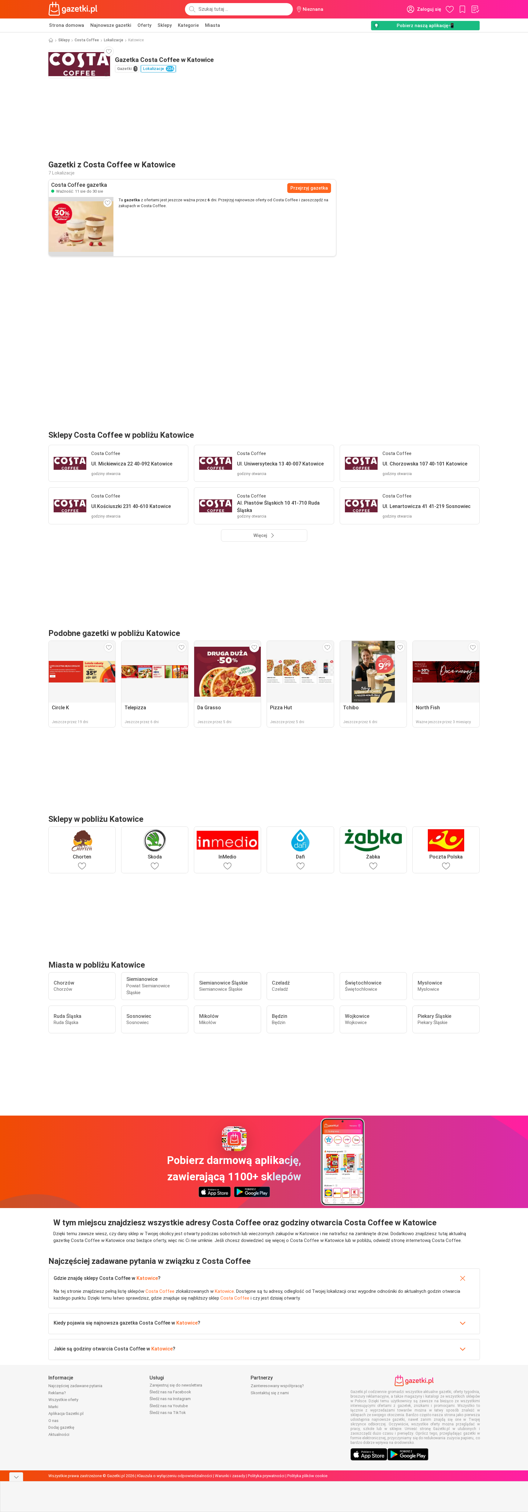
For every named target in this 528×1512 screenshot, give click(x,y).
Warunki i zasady (230, 1475)
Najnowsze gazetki (110, 25)
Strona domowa (66, 25)
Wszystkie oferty (63, 1399)
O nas (53, 1420)
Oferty (144, 25)
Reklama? (57, 1393)
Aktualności (58, 1434)
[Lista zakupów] (475, 9)
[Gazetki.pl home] (74, 9)
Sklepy (165, 25)
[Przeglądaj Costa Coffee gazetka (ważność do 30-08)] (81, 226)
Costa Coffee (87, 40)
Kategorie (188, 25)
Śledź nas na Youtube (168, 1405)
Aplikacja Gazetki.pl (66, 1413)
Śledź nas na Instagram (170, 1398)
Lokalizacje (113, 40)
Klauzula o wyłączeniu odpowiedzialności (174, 1475)
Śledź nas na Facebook (170, 1392)
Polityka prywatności (266, 1475)
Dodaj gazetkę (61, 1427)
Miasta (212, 25)
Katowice (147, 1278)
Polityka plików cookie (307, 1475)
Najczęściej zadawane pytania (75, 1385)
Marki (53, 1406)
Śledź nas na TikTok (167, 1412)
